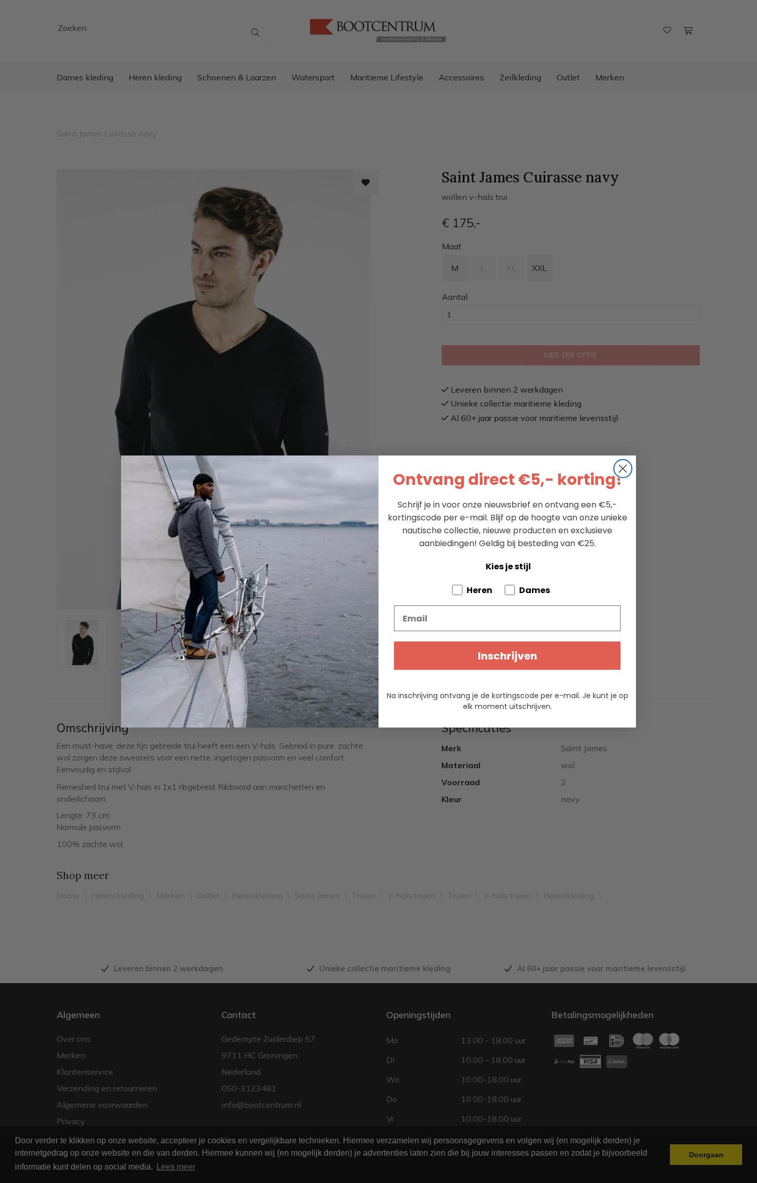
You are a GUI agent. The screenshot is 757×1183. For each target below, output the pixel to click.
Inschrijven (507, 656)
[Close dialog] (623, 469)
